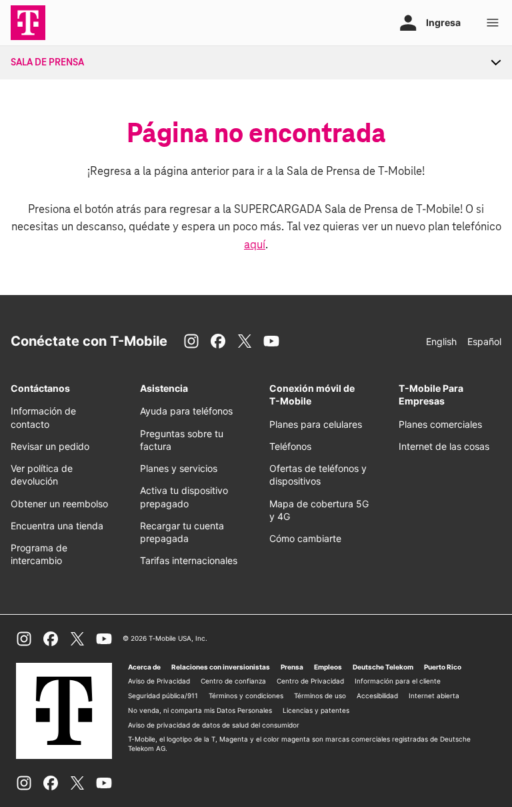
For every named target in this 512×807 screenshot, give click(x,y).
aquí (254, 245)
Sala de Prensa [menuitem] (47, 62)
